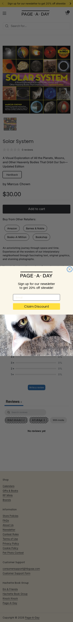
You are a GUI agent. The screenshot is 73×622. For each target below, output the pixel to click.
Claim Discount (36, 306)
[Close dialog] (69, 269)
